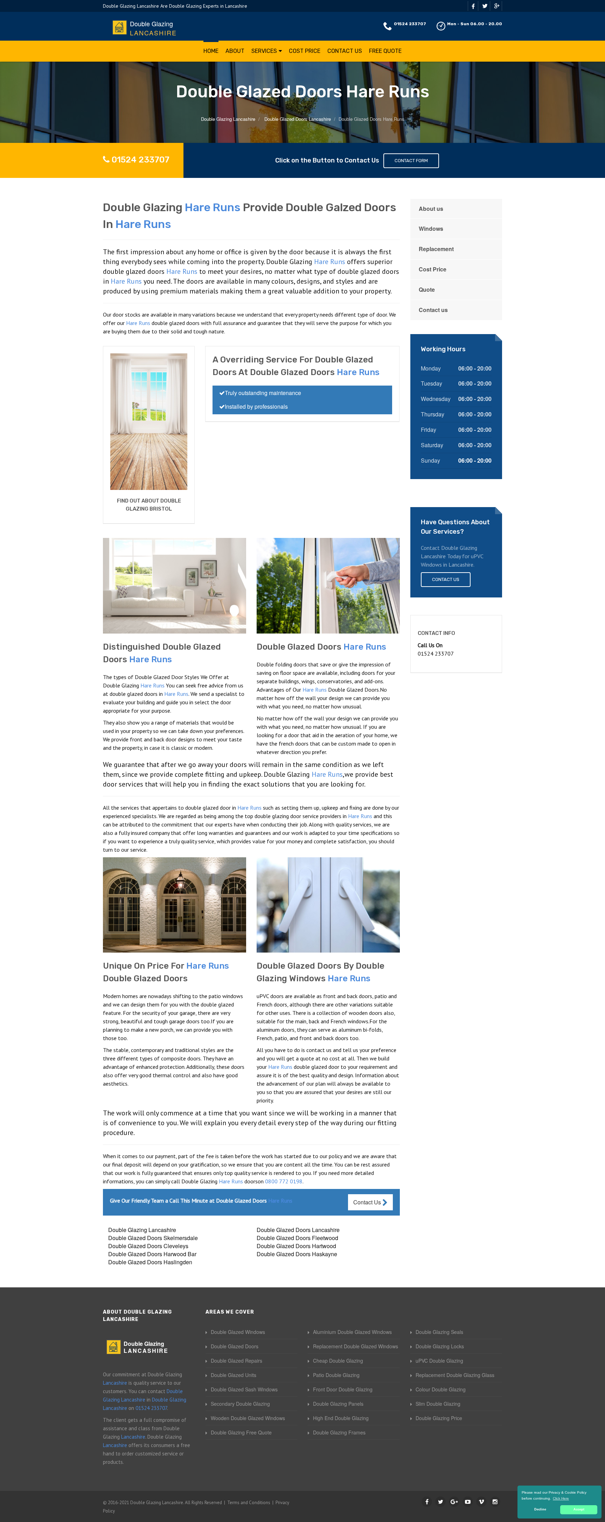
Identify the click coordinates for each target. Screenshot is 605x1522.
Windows (431, 228)
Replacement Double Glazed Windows (355, 1346)
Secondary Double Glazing (240, 1403)
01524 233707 (410, 23)
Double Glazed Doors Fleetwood (297, 1238)
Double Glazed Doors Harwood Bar (152, 1254)
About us (431, 209)
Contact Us (344, 51)
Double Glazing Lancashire (142, 1230)
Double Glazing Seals (439, 1331)
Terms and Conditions (248, 1503)
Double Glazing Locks (440, 1346)
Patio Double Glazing (336, 1374)
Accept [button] (578, 1509)
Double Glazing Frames (339, 1432)
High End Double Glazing (341, 1417)
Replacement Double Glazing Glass (455, 1374)
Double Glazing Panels (338, 1403)
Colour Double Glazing (441, 1389)
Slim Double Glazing (438, 1403)
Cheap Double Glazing (338, 1360)
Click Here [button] (561, 1498)
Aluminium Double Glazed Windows (352, 1331)
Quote (427, 289)
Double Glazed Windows (238, 1331)
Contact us (433, 310)
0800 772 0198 (283, 1181)
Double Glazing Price (439, 1417)
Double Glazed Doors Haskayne (297, 1254)
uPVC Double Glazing (439, 1360)
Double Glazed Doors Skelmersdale (153, 1238)
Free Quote (385, 51)
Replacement (436, 249)
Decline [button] (540, 1509)
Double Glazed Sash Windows (244, 1389)
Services (264, 51)
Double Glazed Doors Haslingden (150, 1262)
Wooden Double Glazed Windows (248, 1417)
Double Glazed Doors (234, 1346)
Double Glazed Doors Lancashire (298, 1230)
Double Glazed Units (233, 1374)
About (234, 51)
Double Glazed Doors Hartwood (296, 1246)
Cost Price (304, 51)
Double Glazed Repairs (236, 1360)
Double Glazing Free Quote (241, 1432)
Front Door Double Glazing (343, 1389)
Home (210, 51)
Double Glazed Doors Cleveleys (148, 1246)
